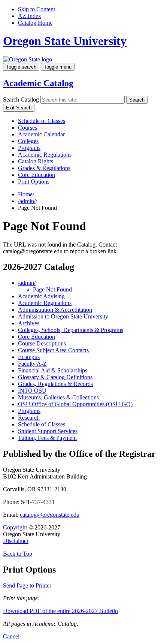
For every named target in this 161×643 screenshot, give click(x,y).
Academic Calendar (41, 134)
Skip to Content (36, 9)
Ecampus (29, 357)
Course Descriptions (42, 343)
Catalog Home (35, 22)
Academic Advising (41, 296)
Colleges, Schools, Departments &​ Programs (70, 330)
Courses (27, 127)
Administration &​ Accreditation (55, 310)
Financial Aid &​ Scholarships (52, 370)
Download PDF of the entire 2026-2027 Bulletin (60, 611)
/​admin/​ (27, 283)
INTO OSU (32, 390)
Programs (29, 148)
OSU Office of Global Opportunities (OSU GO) (75, 404)
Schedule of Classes (41, 121)
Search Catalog (21, 99)
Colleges (28, 141)
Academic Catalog (38, 83)
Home (25, 194)
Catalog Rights (35, 161)
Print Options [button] (33, 181)
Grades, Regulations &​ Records (55, 384)
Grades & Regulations (44, 168)
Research (29, 417)
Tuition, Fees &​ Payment (47, 438)
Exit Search (18, 108)
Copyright (15, 527)
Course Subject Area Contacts (53, 350)
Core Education (36, 175)
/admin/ (27, 201)
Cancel (11, 636)
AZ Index (29, 16)
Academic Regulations (45, 154)
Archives (28, 323)
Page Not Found (52, 289)
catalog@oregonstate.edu (49, 514)
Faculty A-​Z (32, 363)
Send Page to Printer (27, 585)
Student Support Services (48, 431)
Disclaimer (15, 541)
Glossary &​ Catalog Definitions (55, 377)
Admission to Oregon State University (63, 316)
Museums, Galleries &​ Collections (58, 397)
